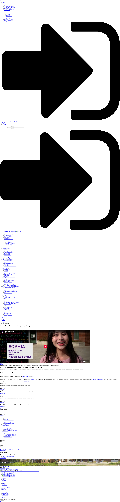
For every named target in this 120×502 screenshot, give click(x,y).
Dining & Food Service (7, 304)
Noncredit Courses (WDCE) (8, 251)
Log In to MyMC (6, 276)
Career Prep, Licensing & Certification (10, 294)
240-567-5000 (5, 481)
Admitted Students (8, 12)
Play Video (2, 364)
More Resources (2, 406)
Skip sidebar (2, 415)
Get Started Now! (3, 386)
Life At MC (6, 296)
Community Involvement (8, 315)
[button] (12, 231)
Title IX (3, 497)
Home (3, 322)
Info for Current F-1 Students (4, 412)
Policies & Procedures (5, 494)
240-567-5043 (4, 457)
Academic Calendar (7, 254)
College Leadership (7, 310)
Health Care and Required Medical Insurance (10, 430)
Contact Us (4, 124)
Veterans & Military (9, 18)
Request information (3, 370)
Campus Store (4, 484)
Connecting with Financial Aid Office (9, 273)
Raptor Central (6, 264)
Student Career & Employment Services (10, 285)
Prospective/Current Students (8, 239)
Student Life (6, 299)
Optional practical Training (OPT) (11, 435)
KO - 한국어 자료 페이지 (8, 8)
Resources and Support (5, 425)
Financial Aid (6, 271)
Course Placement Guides (8, 279)
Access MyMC (4, 21)
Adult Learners (8, 13)
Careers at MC (6, 314)
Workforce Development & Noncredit (9, 287)
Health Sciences (6, 292)
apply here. (32, 379)
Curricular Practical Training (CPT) (11, 434)
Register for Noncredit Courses (8, 263)
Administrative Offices (7, 313)
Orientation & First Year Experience (9, 278)
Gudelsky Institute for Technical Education (10, 291)
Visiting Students (6, 265)
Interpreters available (11, 481)
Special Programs (6, 301)
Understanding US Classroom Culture (9, 428)
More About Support (3, 399)
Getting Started (4, 416)
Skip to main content (3, 0)
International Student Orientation (9, 423)
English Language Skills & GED (9, 290)
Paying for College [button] (5, 268)
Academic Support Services (8, 282)
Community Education (7, 289)
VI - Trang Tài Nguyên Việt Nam (9, 9)
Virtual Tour (4, 489)
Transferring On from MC (8, 427)
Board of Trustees (6, 308)
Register (3, 488)
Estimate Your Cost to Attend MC (9, 272)
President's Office (6, 309)
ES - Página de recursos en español (9, 6)
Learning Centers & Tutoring (8, 256)
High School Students (9, 16)
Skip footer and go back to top (4, 468)
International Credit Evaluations (9, 420)
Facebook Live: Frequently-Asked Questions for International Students (10, 449)
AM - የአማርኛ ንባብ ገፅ (7, 232)
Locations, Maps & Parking (6, 487)
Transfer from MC (7, 257)
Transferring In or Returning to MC (9, 267)
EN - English (6, 5)
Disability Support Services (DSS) (9, 284)
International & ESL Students (10, 243)
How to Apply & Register (8, 260)
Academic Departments (7, 255)
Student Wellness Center (7, 300)
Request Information (3, 450)
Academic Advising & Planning (9, 280)
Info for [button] (3, 11)
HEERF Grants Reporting (6, 492)
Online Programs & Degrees (8, 252)
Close (1, 363)
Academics (5, 249)
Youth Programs (6, 288)
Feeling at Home (2, 393)
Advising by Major (7, 281)
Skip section (2, 382)
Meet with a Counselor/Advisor (8, 283)
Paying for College (7, 269)
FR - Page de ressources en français (9, 7)
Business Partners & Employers (8, 19)
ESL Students (8, 14)
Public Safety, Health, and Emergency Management (11, 302)
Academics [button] (4, 248)
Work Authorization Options (8, 429)
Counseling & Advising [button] (5, 277)
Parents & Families (9, 17)
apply (33, 376)
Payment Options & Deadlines (8, 274)
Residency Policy (6, 275)
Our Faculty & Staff (7, 258)
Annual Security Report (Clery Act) (7, 491)
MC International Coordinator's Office (97, 379)
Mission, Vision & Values (8, 307)
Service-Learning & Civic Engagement (10, 303)
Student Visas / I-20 (7, 419)
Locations (3, 2)
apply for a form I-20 (36, 374)
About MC (5, 306)
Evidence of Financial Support (8, 422)
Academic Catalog (7, 253)
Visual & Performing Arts (8, 293)
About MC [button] (3, 305)
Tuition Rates (6, 270)
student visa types (26, 381)
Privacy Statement (5, 495)
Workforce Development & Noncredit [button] (7, 286)
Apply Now (4, 122)
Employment (6, 433)
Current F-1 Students (5, 431)
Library (3, 3)
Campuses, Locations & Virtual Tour (9, 297)
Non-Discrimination (5, 493)
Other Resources (6, 438)
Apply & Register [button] (5, 259)
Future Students (8, 15)
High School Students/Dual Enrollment (10, 266)
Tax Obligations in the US (8, 437)
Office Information (3, 458)
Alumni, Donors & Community (8, 20)
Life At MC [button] (4, 295)
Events (5, 298)
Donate (3, 123)
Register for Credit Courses (8, 262)
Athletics (3, 316)
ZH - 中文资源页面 (7, 10)
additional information (25, 376)
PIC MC (5, 311)
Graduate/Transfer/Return (8, 436)
